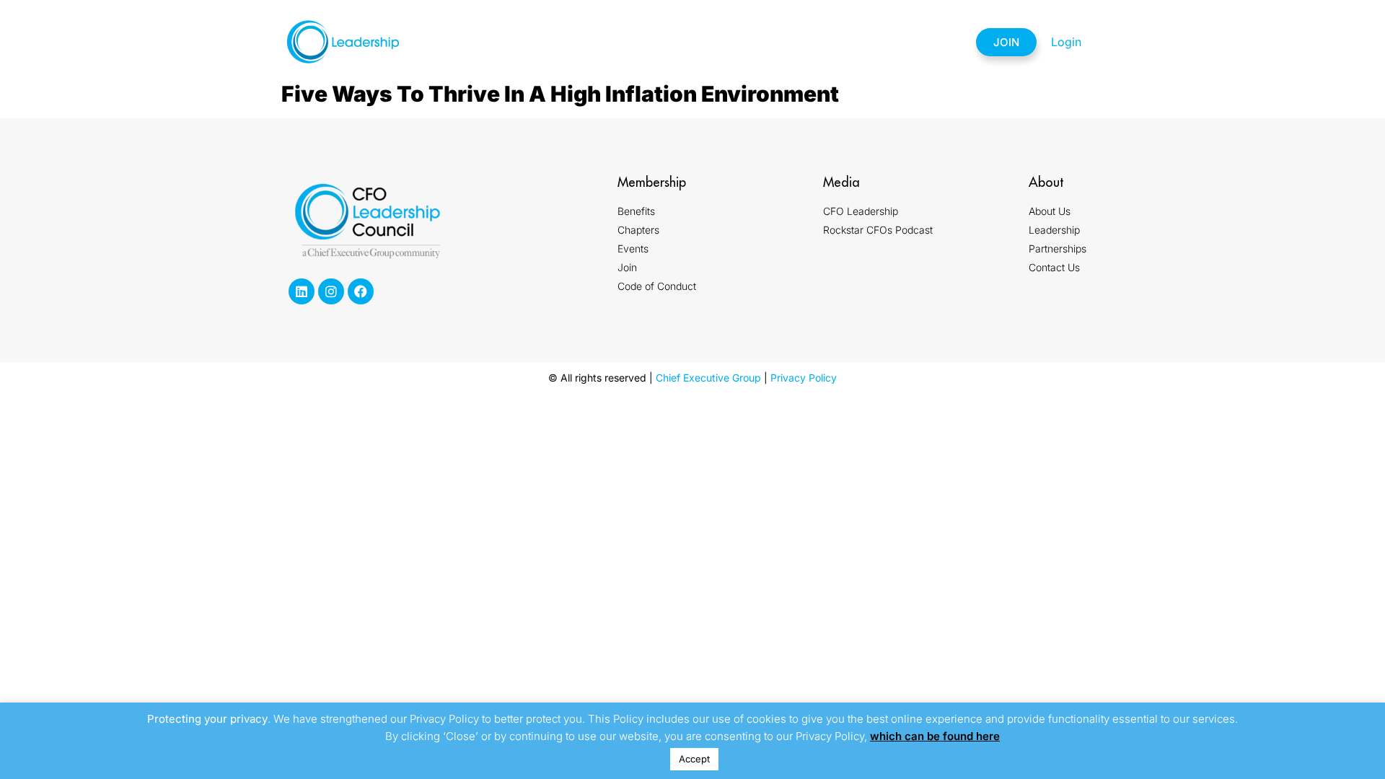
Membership (569, 42)
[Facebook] (361, 291)
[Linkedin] (302, 291)
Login (1066, 42)
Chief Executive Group (708, 377)
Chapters (658, 42)
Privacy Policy (803, 377)
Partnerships (826, 42)
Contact (919, 42)
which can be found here (935, 736)
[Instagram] (331, 291)
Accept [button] (694, 759)
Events (733, 42)
